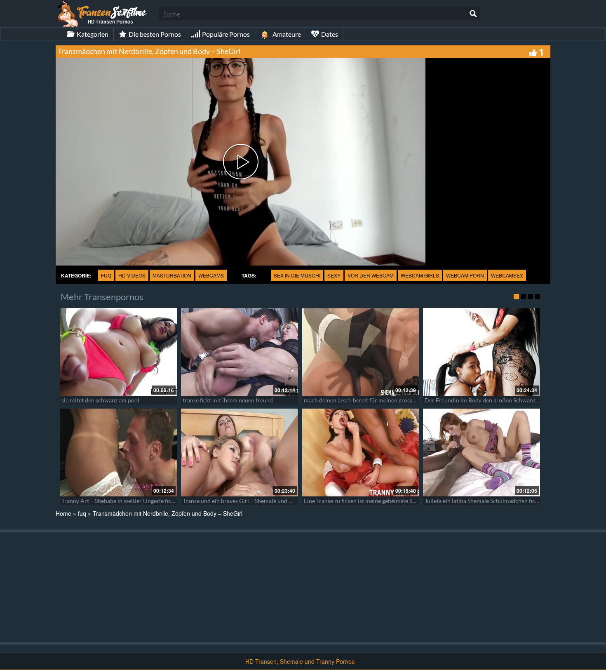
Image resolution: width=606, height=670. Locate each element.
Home (63, 513)
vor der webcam (371, 275)
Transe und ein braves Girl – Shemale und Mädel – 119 (251, 500)
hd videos (132, 275)
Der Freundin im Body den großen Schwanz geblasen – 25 (498, 400)
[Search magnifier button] (473, 14)
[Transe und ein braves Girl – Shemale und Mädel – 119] (239, 452)
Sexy (334, 275)
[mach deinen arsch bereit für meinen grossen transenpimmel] (360, 352)
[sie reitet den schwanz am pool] (118, 352)
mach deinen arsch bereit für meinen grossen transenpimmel (381, 400)
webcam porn (465, 275)
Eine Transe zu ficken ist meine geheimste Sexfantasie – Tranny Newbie (393, 500)
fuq (106, 275)
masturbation (172, 275)
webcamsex (507, 275)
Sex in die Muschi (297, 275)
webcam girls (420, 275)
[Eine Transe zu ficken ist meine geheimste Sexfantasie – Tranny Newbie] (360, 452)
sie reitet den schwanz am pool (100, 400)
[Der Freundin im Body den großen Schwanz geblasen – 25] (481, 352)
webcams (211, 275)
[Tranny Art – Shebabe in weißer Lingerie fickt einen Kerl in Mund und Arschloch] (118, 452)
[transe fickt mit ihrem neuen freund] (239, 352)
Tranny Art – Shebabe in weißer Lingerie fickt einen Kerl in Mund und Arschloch (163, 500)
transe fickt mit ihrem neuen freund (228, 400)
